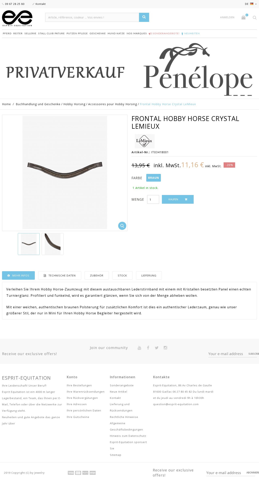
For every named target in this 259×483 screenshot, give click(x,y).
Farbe (137, 178)
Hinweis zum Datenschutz (128, 436)
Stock (122, 275)
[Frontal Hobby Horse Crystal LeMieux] (29, 244)
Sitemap (115, 455)
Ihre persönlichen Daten (84, 410)
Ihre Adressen (77, 404)
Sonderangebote (122, 385)
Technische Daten (62, 275)
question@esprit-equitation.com (176, 404)
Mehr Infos (20, 275)
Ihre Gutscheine (78, 417)
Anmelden (227, 17)
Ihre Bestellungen (79, 385)
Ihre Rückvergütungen (82, 398)
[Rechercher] (144, 17)
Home (6, 104)
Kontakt (41, 4)
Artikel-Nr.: (141, 152)
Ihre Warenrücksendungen (86, 391)
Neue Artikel (118, 391)
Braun (153, 178)
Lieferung (148, 275)
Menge (138, 199)
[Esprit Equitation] (21, 18)
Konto (72, 377)
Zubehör (96, 275)
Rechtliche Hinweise (124, 417)
